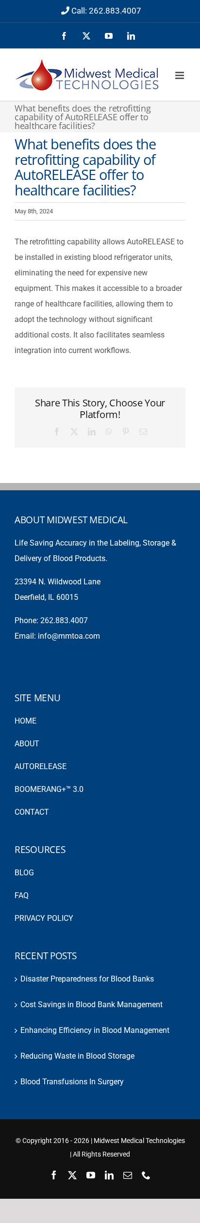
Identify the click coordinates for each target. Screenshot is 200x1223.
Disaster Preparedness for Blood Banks (87, 978)
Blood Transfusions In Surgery (72, 1081)
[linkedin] (109, 1175)
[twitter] (72, 1175)
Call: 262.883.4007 (106, 11)
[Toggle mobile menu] (180, 75)
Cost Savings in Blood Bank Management (91, 1004)
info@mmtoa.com (69, 636)
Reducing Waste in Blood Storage (77, 1056)
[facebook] (54, 1175)
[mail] (127, 1175)
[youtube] (90, 1175)
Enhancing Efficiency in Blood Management (94, 1030)
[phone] (146, 1175)
